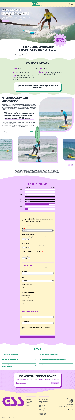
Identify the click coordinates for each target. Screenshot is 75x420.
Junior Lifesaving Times (43, 401)
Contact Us (28, 399)
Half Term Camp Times (43, 399)
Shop (27, 407)
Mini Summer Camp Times (43, 409)
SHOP (14, 4)
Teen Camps (25, 128)
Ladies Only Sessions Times (43, 406)
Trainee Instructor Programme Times (42, 414)
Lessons (28, 403)
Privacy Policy (29, 405)
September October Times (43, 411)
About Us (28, 398)
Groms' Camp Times (43, 398)
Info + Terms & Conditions (29, 402)
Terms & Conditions (45, 327)
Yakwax (31, 131)
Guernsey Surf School (10, 417)
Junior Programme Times (42, 403)
